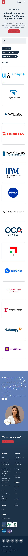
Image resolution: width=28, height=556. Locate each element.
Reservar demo (18, 464)
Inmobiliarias (4, 466)
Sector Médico (5, 473)
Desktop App (18, 472)
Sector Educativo (5, 480)
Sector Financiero (5, 464)
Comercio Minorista (6, 462)
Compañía (17, 486)
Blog (16, 493)
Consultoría (4, 475)
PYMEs (3, 457)
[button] (3, 399)
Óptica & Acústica (6, 485)
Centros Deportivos (6, 468)
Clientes (16, 491)
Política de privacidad (6, 551)
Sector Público (5, 482)
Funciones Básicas (6, 493)
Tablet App (17, 475)
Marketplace (4, 498)
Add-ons (3, 496)
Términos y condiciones (13, 549)
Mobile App (17, 477)
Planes (3, 509)
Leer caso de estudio (14, 31)
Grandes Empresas (6, 459)
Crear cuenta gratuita (19, 457)
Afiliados (17, 505)
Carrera (16, 488)
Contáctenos (8, 441)
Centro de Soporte (6, 518)
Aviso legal (4, 549)
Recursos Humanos (6, 478)
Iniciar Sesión (18, 459)
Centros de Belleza (6, 471)
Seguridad (4, 500)
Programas (17, 502)
